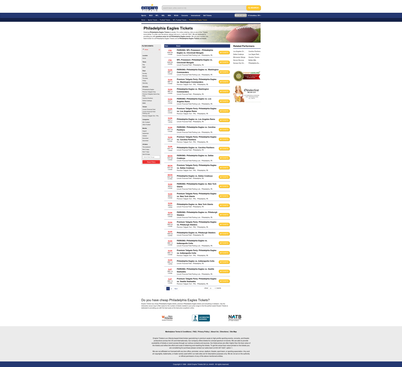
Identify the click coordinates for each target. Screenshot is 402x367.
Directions (224, 331)
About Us (214, 331)
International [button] (195, 15)
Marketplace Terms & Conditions (178, 331)
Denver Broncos (238, 60)
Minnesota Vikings (239, 57)
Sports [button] (143, 15)
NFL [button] (157, 15)
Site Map (233, 331)
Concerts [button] (184, 15)
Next (176, 289)
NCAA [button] (176, 15)
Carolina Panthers (254, 51)
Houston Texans (254, 57)
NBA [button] (169, 15)
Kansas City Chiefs (239, 63)
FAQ (194, 331)
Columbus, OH (254, 15)
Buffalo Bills (252, 60)
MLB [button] (150, 15)
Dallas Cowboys (238, 54)
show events (212, 288)
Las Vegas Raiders (255, 54)
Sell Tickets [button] (207, 15)
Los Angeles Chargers (239, 51)
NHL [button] (163, 15)
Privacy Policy (203, 331)
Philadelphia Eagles (255, 63)
